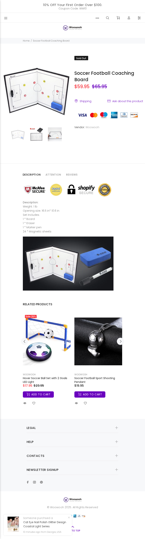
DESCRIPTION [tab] (32, 175)
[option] (20, 134)
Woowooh (92, 127)
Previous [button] (24, 341)
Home (26, 40)
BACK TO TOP (72, 530)
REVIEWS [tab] (72, 175)
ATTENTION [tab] (53, 175)
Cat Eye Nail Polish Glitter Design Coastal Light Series (44, 524)
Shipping (85, 101)
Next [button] (120, 341)
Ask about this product (127, 101)
